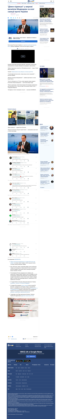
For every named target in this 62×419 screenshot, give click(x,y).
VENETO (36, 3)
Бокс (26, 370)
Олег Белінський (42, 130)
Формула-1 (29, 370)
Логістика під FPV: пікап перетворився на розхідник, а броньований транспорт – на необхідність (45, 182)
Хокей (24, 370)
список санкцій (25, 285)
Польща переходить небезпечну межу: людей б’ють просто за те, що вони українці (45, 162)
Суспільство (46, 364)
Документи (27, 346)
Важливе (42, 6)
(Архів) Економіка (13, 13)
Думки (41, 124)
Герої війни (19, 3)
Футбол (17, 370)
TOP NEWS (42, 66)
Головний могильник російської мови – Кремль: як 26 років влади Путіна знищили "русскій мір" (44, 127)
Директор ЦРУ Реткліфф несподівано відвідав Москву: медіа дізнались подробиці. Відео (46, 80)
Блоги (39, 364)
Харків (19, 367)
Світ (20, 364)
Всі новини (52, 364)
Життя (27, 364)
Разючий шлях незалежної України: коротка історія (44, 140)
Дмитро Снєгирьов (43, 171)
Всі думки (42, 187)
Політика (15, 364)
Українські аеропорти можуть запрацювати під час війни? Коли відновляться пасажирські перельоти (46, 100)
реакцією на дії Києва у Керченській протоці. (20, 292)
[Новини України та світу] (24, 339)
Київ (16, 367)
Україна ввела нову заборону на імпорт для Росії (22, 71)
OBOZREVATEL (17, 259)
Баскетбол (20, 370)
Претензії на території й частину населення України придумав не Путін (44, 134)
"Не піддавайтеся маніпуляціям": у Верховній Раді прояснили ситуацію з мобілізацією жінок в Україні (47, 90)
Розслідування (34, 364)
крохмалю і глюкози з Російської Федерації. (20, 283)
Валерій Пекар (42, 136)
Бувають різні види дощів (44, 42)
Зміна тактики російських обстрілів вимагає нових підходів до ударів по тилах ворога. (45, 169)
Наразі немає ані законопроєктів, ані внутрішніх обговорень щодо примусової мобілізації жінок (46, 94)
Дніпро (26, 367)
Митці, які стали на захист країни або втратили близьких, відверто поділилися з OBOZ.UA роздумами (46, 24)
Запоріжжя (22, 367)
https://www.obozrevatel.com (40, 393)
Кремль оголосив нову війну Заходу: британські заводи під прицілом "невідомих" (45, 175)
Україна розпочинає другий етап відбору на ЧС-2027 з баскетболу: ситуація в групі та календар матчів (44, 31)
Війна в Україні (24, 3)
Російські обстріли (42, 3)
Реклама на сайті (18, 346)
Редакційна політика (38, 346)
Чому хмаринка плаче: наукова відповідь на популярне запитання (44, 39)
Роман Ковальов (42, 184)
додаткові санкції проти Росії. (27, 295)
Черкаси (29, 367)
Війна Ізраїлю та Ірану (30, 3)
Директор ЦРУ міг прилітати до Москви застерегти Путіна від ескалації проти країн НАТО (46, 84)
